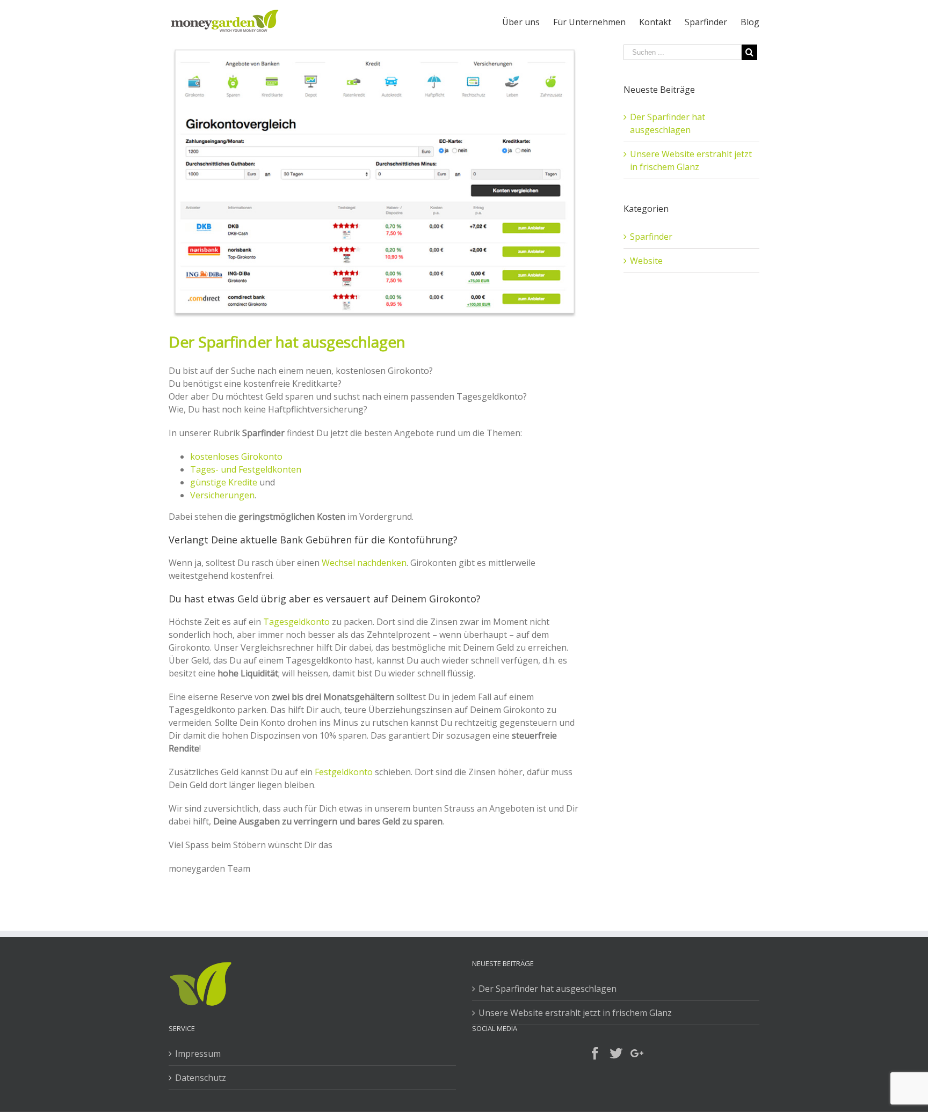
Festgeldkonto (344, 772)
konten (286, 469)
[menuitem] (527, 22)
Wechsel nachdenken (364, 563)
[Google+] (636, 1053)
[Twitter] (616, 1053)
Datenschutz (200, 1078)
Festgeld (254, 469)
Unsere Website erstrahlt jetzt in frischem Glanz (575, 1013)
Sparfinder (651, 236)
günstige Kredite (223, 482)
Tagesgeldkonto (296, 622)
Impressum (198, 1053)
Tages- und (213, 469)
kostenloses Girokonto (236, 456)
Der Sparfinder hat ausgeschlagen (548, 989)
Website (646, 261)
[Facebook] (595, 1053)
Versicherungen (222, 495)
